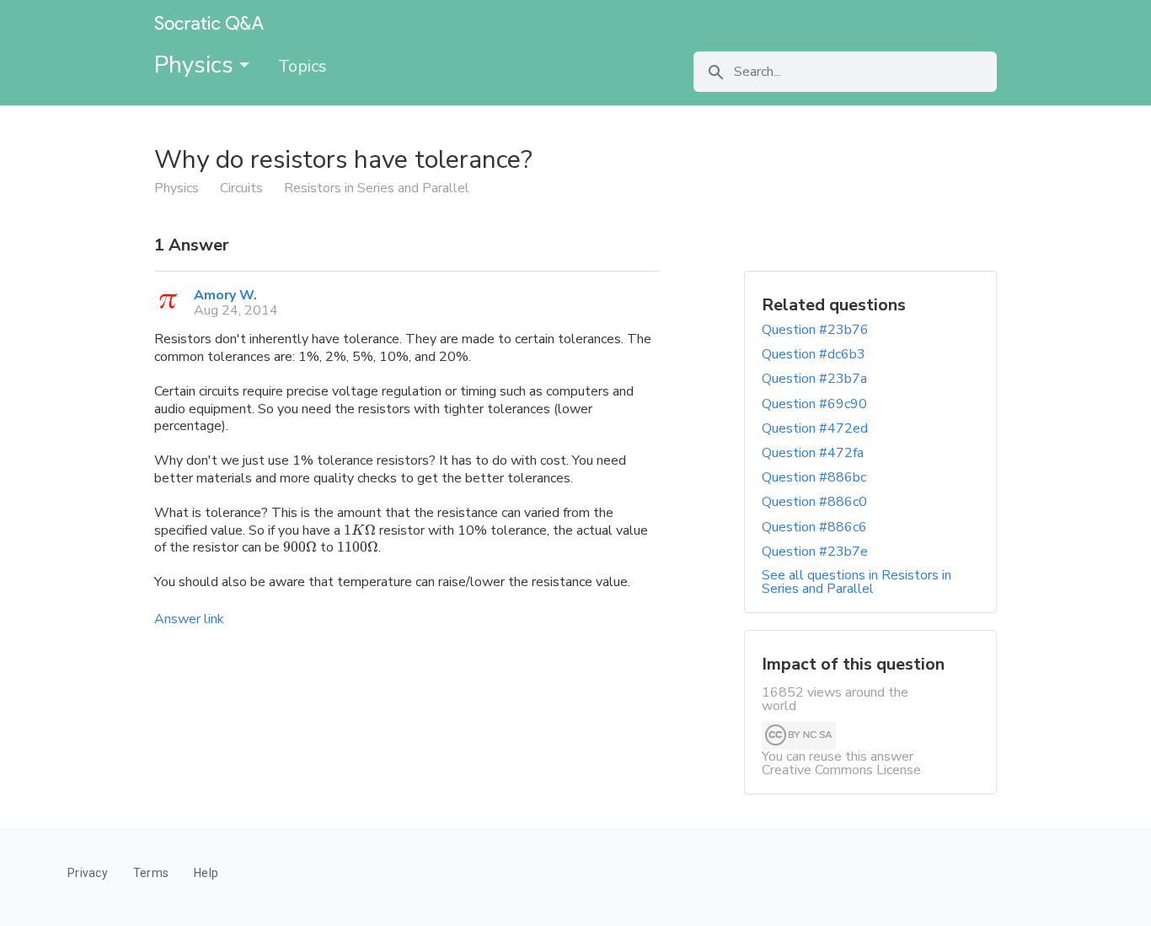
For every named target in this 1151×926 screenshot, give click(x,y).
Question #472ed (815, 428)
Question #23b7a (814, 378)
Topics (302, 66)
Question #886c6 (814, 527)
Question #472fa (813, 453)
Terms (151, 873)
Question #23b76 (815, 329)
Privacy (87, 873)
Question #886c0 (814, 502)
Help (206, 873)
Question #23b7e (815, 551)
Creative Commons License (841, 770)
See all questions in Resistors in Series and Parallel (856, 582)
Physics (196, 65)
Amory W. (225, 295)
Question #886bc (814, 477)
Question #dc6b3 (813, 354)
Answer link (189, 619)
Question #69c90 (814, 404)
